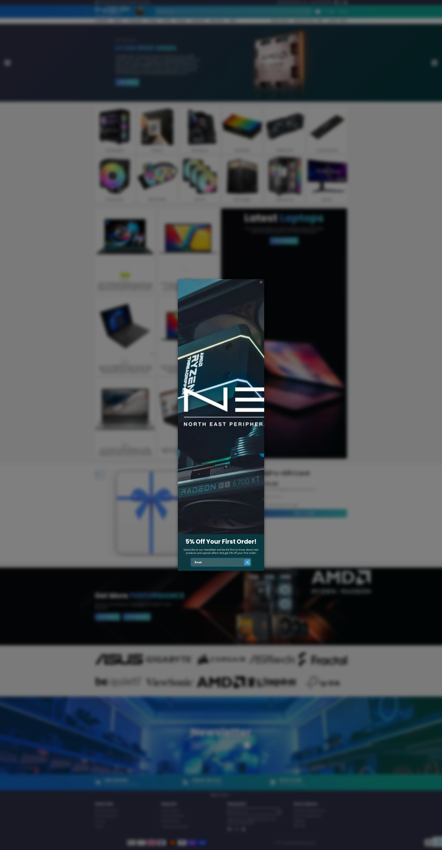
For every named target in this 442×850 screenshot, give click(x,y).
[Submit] (247, 562)
